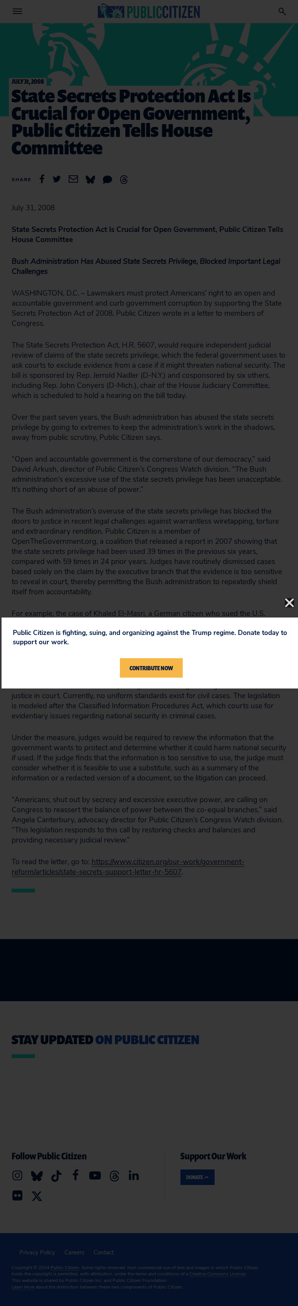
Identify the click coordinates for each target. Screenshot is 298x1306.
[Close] (289, 603)
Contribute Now (151, 668)
